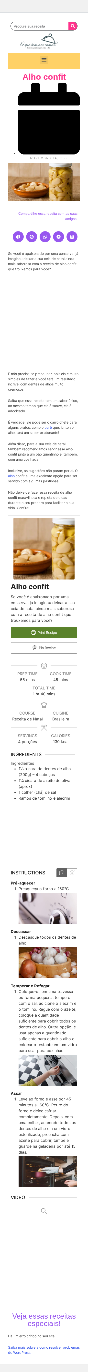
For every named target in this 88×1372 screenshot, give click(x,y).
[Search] (72, 26)
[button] (44, 60)
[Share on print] (71, 236)
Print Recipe (47, 632)
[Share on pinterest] (31, 236)
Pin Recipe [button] (47, 648)
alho (11, 476)
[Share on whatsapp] (45, 236)
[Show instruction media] (62, 873)
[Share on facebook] (18, 236)
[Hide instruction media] (72, 873)
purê (48, 427)
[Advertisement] (44, 320)
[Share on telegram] (58, 236)
